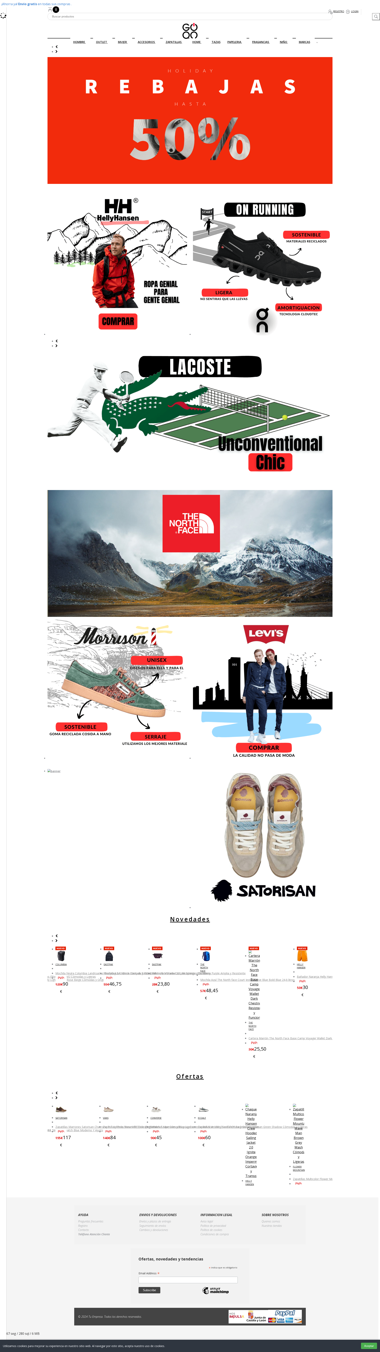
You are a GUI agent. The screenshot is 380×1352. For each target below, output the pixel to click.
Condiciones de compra (214, 1234)
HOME (196, 42)
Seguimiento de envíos (152, 1226)
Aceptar (369, 1345)
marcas (304, 42)
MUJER (123, 42)
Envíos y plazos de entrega (155, 1221)
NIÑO (284, 42)
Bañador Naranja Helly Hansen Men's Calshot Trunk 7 (331, 976)
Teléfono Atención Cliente (94, 1234)
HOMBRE (79, 42)
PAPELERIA (234, 42)
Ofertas (190, 1076)
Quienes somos (271, 1221)
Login (354, 11)
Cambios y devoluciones (153, 1230)
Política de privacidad (213, 1226)
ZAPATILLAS (174, 42)
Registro (338, 11)
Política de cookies (211, 1230)
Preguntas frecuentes (90, 1221)
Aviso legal (206, 1221)
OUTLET (102, 42)
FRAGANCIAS (261, 42)
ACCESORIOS (147, 42)
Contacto (83, 1230)
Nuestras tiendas (272, 1226)
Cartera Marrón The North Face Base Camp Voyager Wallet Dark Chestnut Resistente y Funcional (311, 1038)
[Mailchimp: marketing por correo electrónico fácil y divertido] (215, 1294)
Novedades (190, 919)
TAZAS (216, 42)
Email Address (149, 1273)
